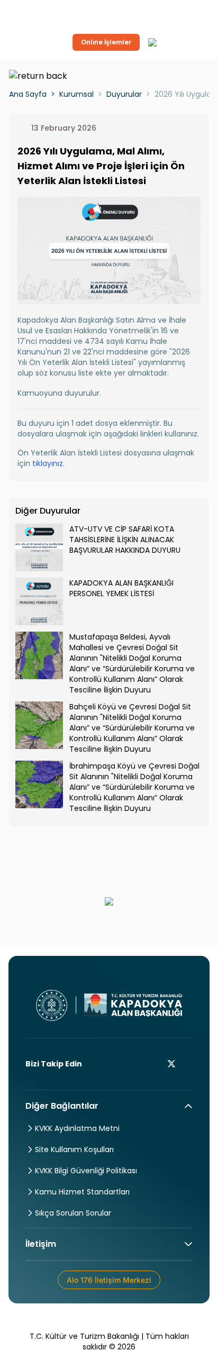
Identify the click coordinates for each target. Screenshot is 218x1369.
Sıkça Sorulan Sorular (73, 1213)
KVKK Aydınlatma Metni (77, 1128)
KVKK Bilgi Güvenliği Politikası (86, 1170)
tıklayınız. (48, 463)
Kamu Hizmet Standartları (82, 1192)
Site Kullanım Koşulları (74, 1149)
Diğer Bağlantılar (61, 1106)
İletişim (40, 1244)
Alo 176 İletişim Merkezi (109, 1279)
